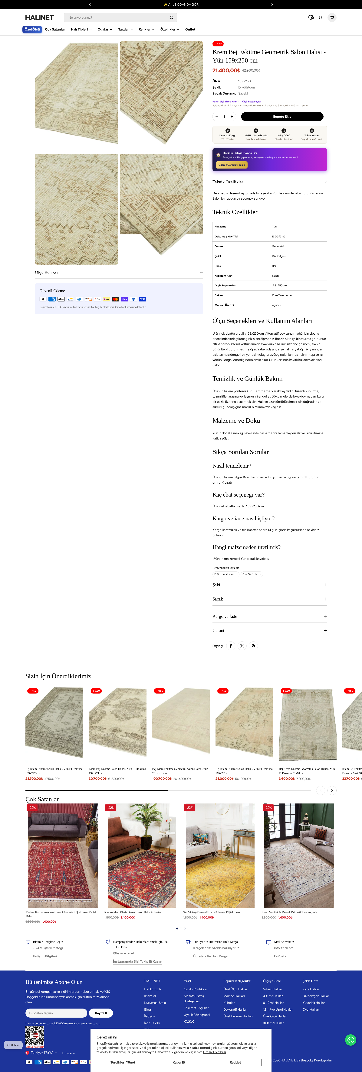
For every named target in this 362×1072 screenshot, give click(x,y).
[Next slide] (332, 790)
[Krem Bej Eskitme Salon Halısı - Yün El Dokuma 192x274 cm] (117, 724)
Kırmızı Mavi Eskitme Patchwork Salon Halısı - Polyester (293, 912)
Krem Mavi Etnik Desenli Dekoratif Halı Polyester (211, 912)
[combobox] (120, 17)
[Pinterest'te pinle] (253, 645)
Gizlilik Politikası (214, 1052)
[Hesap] (320, 17)
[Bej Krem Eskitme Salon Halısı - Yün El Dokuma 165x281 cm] (244, 724)
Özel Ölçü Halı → (251, 574)
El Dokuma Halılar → (226, 574)
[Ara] (171, 17)
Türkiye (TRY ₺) (42, 1052)
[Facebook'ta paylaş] (230, 645)
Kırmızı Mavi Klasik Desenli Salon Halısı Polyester (53, 912)
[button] (90, 4)
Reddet (235, 1062)
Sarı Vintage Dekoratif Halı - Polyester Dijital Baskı (132, 912)
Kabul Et (179, 1062)
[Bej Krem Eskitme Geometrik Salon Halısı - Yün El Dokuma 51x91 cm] (308, 724)
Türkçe (67, 1053)
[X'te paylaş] (242, 645)
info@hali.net (283, 948)
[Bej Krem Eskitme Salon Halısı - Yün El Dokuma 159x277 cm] (54, 724)
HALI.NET (288, 1060)
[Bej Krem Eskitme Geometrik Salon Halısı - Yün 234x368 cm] (181, 724)
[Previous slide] (320, 790)
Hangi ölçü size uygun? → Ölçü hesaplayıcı (236, 101)
